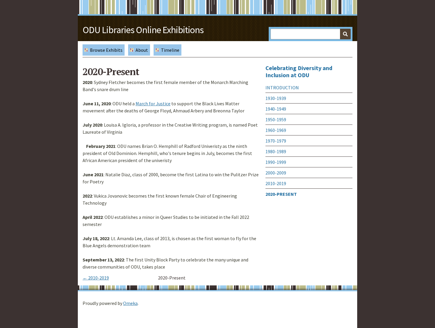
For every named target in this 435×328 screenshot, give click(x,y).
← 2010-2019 (96, 278)
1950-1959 (275, 119)
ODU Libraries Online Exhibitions (143, 30)
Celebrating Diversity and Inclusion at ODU (298, 71)
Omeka (130, 303)
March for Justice (153, 103)
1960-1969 (275, 130)
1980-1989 (275, 151)
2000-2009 (275, 173)
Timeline (170, 50)
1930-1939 (275, 98)
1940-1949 (275, 109)
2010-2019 (275, 183)
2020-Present (281, 194)
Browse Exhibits (106, 50)
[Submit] (345, 34)
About (142, 50)
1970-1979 (275, 141)
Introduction (282, 88)
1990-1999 (275, 162)
